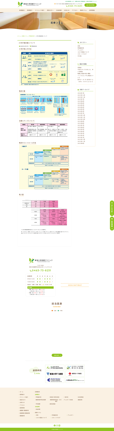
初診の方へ (50, 10)
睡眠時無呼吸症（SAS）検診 (56, 400)
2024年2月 (81, 111)
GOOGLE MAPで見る (74, 285)
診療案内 (22, 10)
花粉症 (79, 67)
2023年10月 (81, 119)
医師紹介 (30, 10)
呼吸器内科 (34, 46)
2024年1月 (81, 113)
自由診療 (59, 10)
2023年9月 (81, 121)
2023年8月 (81, 123)
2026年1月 (81, 93)
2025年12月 (81, 95)
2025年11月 (81, 97)
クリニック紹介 (39, 10)
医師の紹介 (57, 355)
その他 (79, 56)
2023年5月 (81, 129)
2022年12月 (81, 139)
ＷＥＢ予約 (112, 209)
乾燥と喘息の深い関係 (84, 73)
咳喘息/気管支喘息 (54, 397)
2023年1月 (81, 137)
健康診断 (80, 399)
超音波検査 (52, 403)
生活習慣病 (81, 397)
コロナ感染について (83, 52)
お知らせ (67, 10)
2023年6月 (81, 127)
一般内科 (66, 397)
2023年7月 (81, 125)
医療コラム (83, 10)
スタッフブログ (82, 54)
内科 (79, 46)
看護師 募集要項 (24, 410)
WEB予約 (91, 5)
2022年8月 (81, 143)
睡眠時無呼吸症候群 (41, 399)
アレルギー (81, 50)
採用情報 (112, 224)
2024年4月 (81, 107)
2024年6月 (81, 103)
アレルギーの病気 (68, 399)
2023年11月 (81, 117)
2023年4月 (81, 131)
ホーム (21, 391)
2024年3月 (81, 109)
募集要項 (22, 415)
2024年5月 (81, 105)
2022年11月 (81, 141)
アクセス (74, 10)
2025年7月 (81, 99)
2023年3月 (81, 133)
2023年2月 (81, 135)
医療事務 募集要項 (25, 413)
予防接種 (38, 403)
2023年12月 (81, 115)
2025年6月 (81, 101)
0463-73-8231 (41, 270)
